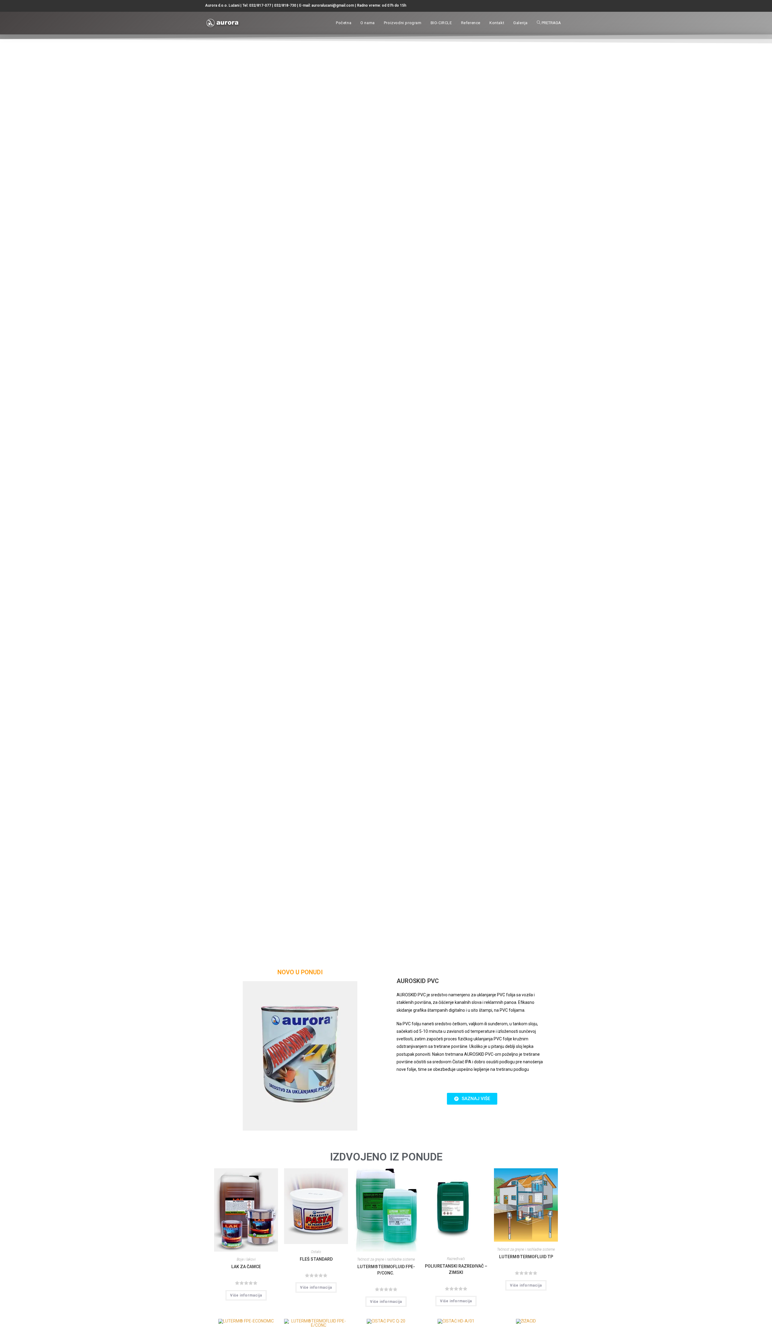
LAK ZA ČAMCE (246, 1266)
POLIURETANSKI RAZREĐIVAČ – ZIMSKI (456, 1269)
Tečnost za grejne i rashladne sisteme (386, 1259)
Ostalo (316, 1252)
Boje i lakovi (246, 1259)
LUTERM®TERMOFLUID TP (526, 1256)
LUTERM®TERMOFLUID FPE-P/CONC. (386, 1269)
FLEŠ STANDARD (316, 1259)
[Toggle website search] (549, 23)
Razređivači (456, 1259)
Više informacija (246, 1295)
